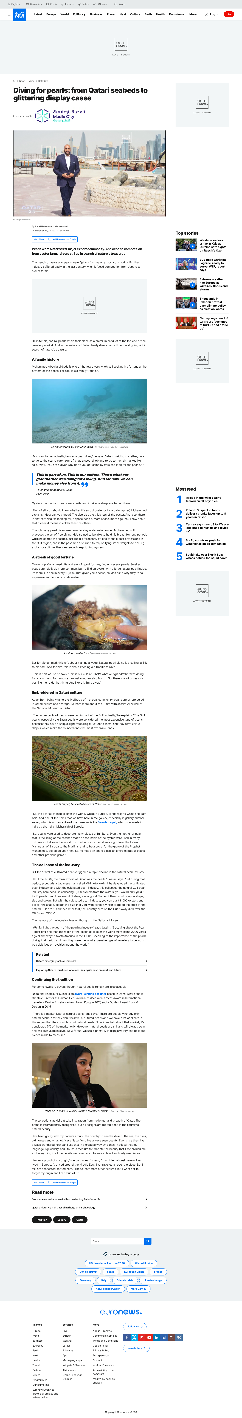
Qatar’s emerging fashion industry (56, 960)
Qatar (79, 1219)
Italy (103, 1280)
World (64, 14)
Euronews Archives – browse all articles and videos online (45, 1393)
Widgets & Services (74, 1365)
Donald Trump (88, 1271)
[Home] (14, 81)
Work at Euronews (103, 1365)
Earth (148, 14)
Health (160, 14)
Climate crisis (125, 1280)
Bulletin (67, 1335)
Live (229, 14)
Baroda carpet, (107, 822)
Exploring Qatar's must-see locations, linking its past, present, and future (78, 970)
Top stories (187, 233)
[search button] (115, 4)
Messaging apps (72, 1360)
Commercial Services (105, 1335)
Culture (135, 14)
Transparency (101, 1355)
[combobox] (133, 4)
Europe (51, 14)
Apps (66, 1355)
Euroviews (176, 14)
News (22, 81)
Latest (38, 14)
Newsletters (135, 1348)
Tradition (41, 1219)
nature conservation (108, 1288)
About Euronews (102, 1330)
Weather (67, 1340)
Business (96, 14)
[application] (89, 173)
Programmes (39, 1379)
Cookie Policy (100, 1345)
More (96, 1324)
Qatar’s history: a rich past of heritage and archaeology (63, 1207)
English (14, 4)
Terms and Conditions (105, 1340)
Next (123, 14)
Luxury (62, 1219)
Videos (36, 1374)
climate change (153, 1280)
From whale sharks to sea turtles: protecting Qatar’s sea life (66, 1199)
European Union (134, 1271)
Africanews (69, 1370)
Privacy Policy (101, 1350)
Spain (110, 1271)
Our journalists (40, 1384)
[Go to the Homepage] (19, 15)
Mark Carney (138, 1288)
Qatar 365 (43, 81)
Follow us (68, 1350)
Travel (111, 14)
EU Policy (79, 14)
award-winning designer (90, 994)
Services (68, 1324)
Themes (37, 1324)
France (158, 1271)
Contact (97, 1360)
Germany (85, 1280)
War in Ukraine (144, 1263)
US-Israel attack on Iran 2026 (107, 1263)
